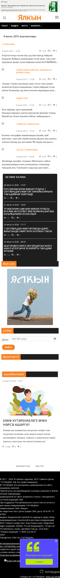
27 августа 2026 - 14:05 (15, 204)
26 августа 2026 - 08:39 (15, 241)
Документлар (23, 466)
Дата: (5, 339)
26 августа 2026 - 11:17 (15, 224)
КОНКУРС (36, 26)
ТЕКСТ (4, 26)
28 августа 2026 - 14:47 (15, 185)
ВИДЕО (14, 26)
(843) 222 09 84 (53, 576)
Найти (8, 347)
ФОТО (25, 26)
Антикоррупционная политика (14, 543)
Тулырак (39, 561)
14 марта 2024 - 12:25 (12, 381)
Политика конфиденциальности (15, 555)
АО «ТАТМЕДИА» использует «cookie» (18, 546)
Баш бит (40, 466)
